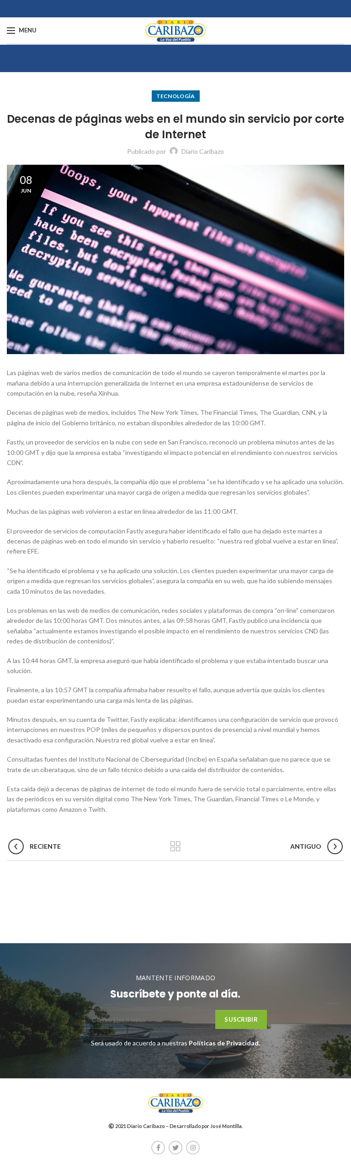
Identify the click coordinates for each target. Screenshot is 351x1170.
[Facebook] (158, 1147)
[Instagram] (193, 1147)
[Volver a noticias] (175, 846)
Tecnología (175, 96)
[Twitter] (175, 1147)
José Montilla (226, 1126)
